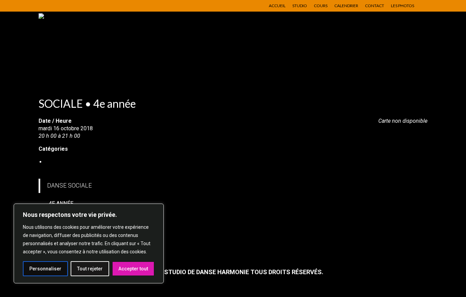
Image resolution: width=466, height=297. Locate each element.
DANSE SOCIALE (65, 162)
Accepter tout (133, 268)
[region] (89, 243)
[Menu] (413, 71)
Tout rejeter (90, 268)
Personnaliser (45, 268)
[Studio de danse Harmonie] (100, 46)
